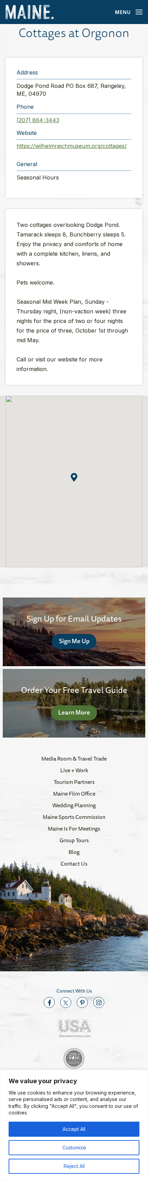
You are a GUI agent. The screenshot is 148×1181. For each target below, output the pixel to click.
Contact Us (74, 863)
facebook (49, 1002)
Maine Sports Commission (74, 816)
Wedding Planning (74, 805)
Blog (74, 851)
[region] (74, 1125)
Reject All (74, 1166)
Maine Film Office (74, 793)
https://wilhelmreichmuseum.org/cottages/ (72, 145)
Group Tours (74, 840)
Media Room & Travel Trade (74, 758)
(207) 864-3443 (38, 120)
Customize (74, 1147)
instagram (98, 1002)
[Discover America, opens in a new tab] (74, 1028)
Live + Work (74, 770)
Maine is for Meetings (74, 828)
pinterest (82, 1002)
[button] (74, 477)
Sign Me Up (74, 641)
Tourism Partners (74, 781)
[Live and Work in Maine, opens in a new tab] (74, 1058)
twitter (65, 1002)
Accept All (74, 1129)
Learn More (74, 712)
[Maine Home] (30, 12)
